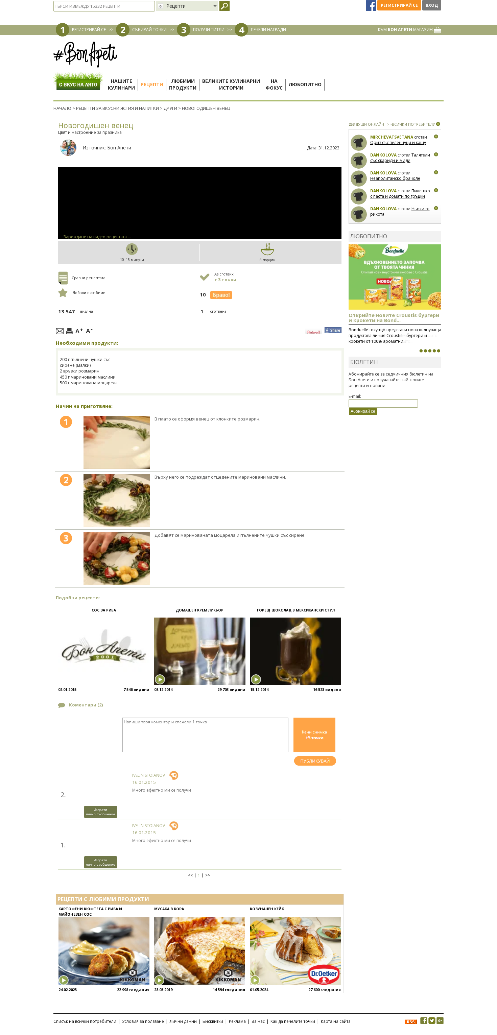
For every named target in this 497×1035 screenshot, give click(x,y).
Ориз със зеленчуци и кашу (398, 142)
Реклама (237, 1021)
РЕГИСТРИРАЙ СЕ (89, 29)
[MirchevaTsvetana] (359, 143)
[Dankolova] (359, 160)
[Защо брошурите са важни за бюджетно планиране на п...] (438, 351)
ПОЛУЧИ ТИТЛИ (208, 29)
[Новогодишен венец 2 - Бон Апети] (117, 500)
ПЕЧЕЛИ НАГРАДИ (268, 29)
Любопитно (305, 84)
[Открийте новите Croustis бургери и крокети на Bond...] (425, 351)
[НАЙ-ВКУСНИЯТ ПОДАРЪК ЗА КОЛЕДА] (429, 351)
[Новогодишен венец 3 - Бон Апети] (117, 558)
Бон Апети (119, 147)
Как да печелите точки (292, 1021)
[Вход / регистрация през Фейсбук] (371, 5)
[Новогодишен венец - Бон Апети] (117, 442)
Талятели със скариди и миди (400, 157)
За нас (258, 1021)
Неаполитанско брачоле (395, 178)
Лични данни (183, 1021)
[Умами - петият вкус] (434, 351)
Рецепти (152, 84)
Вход (432, 5)
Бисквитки (213, 1021)
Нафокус (274, 84)
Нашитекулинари (121, 84)
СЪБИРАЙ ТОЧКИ (149, 29)
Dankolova (383, 155)
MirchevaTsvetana (391, 137)
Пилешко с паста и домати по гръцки (400, 193)
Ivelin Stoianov (148, 775)
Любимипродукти (182, 84)
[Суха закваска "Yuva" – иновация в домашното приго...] (421, 351)
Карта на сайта (336, 1021)
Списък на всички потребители (84, 1021)
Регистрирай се (399, 5)
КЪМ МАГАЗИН (406, 29)
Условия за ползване (143, 1021)
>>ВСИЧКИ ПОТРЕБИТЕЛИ (411, 124)
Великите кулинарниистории (231, 84)
